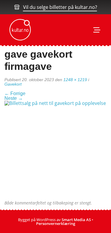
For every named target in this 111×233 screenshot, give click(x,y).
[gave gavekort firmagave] (55, 150)
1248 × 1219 (75, 79)
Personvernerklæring (55, 223)
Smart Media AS (76, 219)
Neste (13, 98)
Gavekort (13, 84)
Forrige (14, 93)
